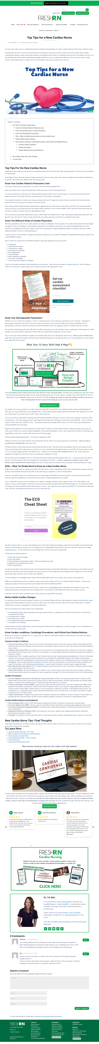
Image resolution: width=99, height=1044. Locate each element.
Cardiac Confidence (57, 1026)
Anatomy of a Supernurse (79, 1031)
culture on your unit (82, 428)
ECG (26, 703)
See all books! (77, 1038)
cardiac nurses (29, 469)
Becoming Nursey (77, 1032)
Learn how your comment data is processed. (48, 1016)
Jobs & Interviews (35, 1027)
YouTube (59, 912)
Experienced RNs (61, 24)
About (56, 30)
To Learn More (17, 159)
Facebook (49, 915)
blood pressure (9, 323)
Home (13, 24)
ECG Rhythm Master (57, 1027)
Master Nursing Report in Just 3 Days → (56, 3)
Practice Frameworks (46, 30)
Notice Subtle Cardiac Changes (25, 139)
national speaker (67, 902)
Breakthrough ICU (56, 1024)
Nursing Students (33, 24)
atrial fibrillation (53, 587)
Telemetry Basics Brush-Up (16, 732)
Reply (86, 940)
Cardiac (23, 42)
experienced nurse (10, 550)
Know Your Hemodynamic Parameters (27, 133)
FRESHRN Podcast (78, 1024)
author (59, 902)
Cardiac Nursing (35, 1024)
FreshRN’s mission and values (61, 922)
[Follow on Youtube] (53, 928)
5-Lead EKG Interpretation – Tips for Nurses (22, 738)
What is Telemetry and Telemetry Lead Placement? (24, 734)
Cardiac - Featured (28, 42)
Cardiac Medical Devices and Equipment (31, 150)
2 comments (35, 42)
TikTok (71, 912)
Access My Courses (68, 13)
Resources (12, 1038)
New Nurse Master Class (58, 1033)
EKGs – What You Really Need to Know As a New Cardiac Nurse (35, 136)
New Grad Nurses (47, 24)
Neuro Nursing (35, 1031)
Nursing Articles (82, 24)
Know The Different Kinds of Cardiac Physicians (30, 130)
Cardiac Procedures (25, 147)
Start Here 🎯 (20, 24)
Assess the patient (14, 559)
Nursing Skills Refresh (57, 1034)
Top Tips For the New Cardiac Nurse (24, 125)
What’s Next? (76, 1036)
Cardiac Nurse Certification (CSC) (19, 742)
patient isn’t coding (11, 584)
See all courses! (56, 1037)
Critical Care (34, 1026)
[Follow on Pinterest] (61, 928)
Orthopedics (34, 1036)
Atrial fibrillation (39, 664)
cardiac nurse (22, 629)
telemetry (60, 326)
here (82, 577)
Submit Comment (82, 1008)
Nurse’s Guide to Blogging (79, 1034)
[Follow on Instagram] (49, 928)
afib (26, 332)
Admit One (75, 1029)
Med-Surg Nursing (36, 1029)
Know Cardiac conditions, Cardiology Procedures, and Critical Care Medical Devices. (42, 142)
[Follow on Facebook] (45, 928)
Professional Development (38, 1038)
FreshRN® (65, 904)
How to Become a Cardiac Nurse (18, 736)
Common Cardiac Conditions (27, 144)
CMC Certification (13, 740)
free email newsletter (72, 915)
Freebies (73, 24)
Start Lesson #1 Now (49, 806)
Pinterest (65, 912)
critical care (37, 635)
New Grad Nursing (35, 1033)
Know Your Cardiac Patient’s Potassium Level (30, 128)
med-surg (39, 180)
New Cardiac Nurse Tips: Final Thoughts (25, 156)
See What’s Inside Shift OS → (49, 405)
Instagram (77, 912)
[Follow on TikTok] (57, 928)
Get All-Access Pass (82, 13)
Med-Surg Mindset (56, 1029)
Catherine (22, 939)
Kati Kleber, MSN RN (12, 42)
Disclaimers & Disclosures (16, 1037)
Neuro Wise (55, 1031)
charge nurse (72, 264)
